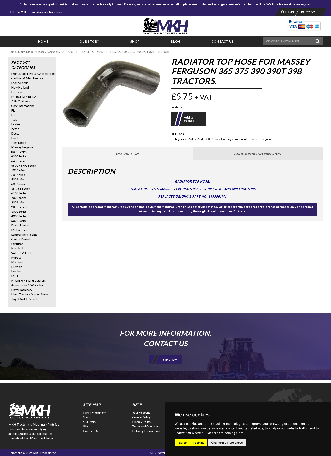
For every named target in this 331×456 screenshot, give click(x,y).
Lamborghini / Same (24, 234)
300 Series (213, 139)
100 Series (18, 170)
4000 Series (19, 216)
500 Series (18, 179)
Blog (175, 41)
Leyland (16, 124)
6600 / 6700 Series (23, 165)
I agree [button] (182, 442)
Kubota (16, 257)
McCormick (19, 230)
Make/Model (26, 51)
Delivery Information (146, 431)
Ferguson (17, 243)
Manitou (17, 262)
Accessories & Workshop (27, 285)
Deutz (15, 133)
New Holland (20, 87)
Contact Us (222, 41)
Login (289, 12)
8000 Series (19, 151)
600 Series (18, 184)
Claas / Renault (21, 239)
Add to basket (189, 119)
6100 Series (19, 193)
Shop (135, 41)
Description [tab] (127, 154)
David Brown (20, 225)
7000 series (18, 197)
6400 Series (19, 161)
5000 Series (19, 220)
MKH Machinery (94, 412)
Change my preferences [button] (227, 442)
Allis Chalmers (20, 101)
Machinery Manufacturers (28, 280)
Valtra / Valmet (21, 253)
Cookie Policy (141, 417)
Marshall (17, 248)
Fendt (15, 138)
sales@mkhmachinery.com (46, 12)
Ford (14, 115)
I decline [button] (198, 442)
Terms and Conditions (146, 426)
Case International (23, 105)
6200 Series (19, 156)
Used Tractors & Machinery (29, 294)
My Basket (313, 12)
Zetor (15, 128)
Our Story (89, 41)
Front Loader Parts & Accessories (33, 73)
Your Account (141, 412)
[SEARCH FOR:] (289, 41)
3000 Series (19, 211)
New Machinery (21, 289)
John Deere (18, 142)
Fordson (16, 92)
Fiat (13, 110)
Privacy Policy (141, 421)
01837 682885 (18, 12)
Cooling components (234, 139)
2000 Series (19, 207)
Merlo (15, 276)
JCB (14, 119)
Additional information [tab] (257, 154)
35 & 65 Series (20, 188)
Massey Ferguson (47, 51)
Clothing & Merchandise (27, 78)
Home (43, 41)
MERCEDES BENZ (23, 96)
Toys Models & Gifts (24, 299)
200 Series (18, 202)
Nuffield (16, 266)
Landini (16, 271)
